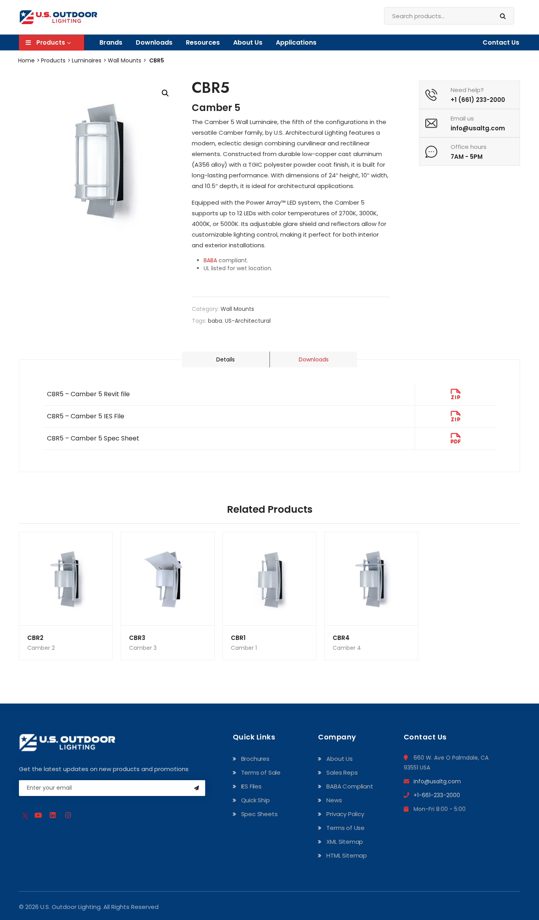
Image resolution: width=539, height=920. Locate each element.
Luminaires (86, 60)
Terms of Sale (261, 772)
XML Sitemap (344, 841)
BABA (210, 260)
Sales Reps (341, 772)
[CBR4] (371, 578)
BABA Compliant (349, 786)
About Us (247, 42)
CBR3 (137, 638)
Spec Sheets (259, 814)
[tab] (313, 359)
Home (26, 60)
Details (225, 359)
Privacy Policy (345, 814)
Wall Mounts (124, 60)
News (334, 800)
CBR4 (341, 638)
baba (215, 321)
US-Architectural (248, 321)
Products (53, 60)
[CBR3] (167, 578)
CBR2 (35, 638)
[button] (165, 93)
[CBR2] (66, 578)
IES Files (251, 786)
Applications (296, 42)
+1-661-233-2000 (437, 795)
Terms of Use (345, 828)
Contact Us (501, 42)
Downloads (314, 359)
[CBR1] (269, 578)
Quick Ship (255, 800)
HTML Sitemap (346, 855)
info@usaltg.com (437, 781)
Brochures (255, 758)
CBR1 (238, 638)
